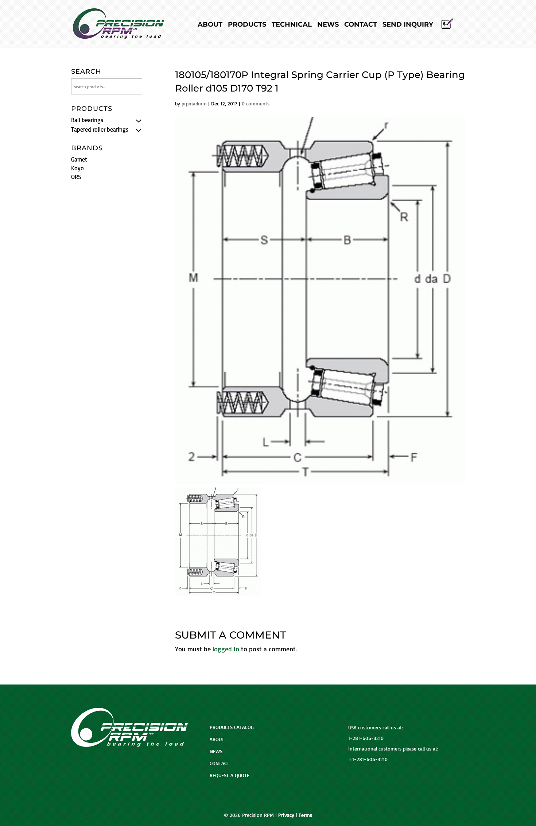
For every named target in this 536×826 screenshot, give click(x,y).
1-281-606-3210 (366, 738)
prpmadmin (194, 103)
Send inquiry (407, 25)
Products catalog (232, 727)
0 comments (255, 103)
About (210, 25)
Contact (360, 25)
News (328, 25)
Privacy (286, 815)
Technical (292, 25)
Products (247, 25)
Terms (305, 815)
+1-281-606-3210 (368, 759)
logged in (226, 649)
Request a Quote (229, 775)
